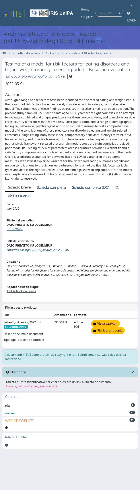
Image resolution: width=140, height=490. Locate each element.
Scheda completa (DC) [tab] (90, 187)
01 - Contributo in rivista (61, 53)
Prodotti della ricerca (25, 53)
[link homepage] (13, 13)
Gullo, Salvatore (51, 76)
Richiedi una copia (109, 330)
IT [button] (128, 6)
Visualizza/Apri (107, 324)
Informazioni (17, 372)
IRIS (4, 53)
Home (85, 9)
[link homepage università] (52, 13)
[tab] (117, 187)
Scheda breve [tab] (19, 187)
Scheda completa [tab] (51, 187)
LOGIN (131, 20)
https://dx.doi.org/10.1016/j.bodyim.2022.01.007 (38, 250)
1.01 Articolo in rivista (96, 53)
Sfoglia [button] (85, 17)
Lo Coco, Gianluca (21, 76)
